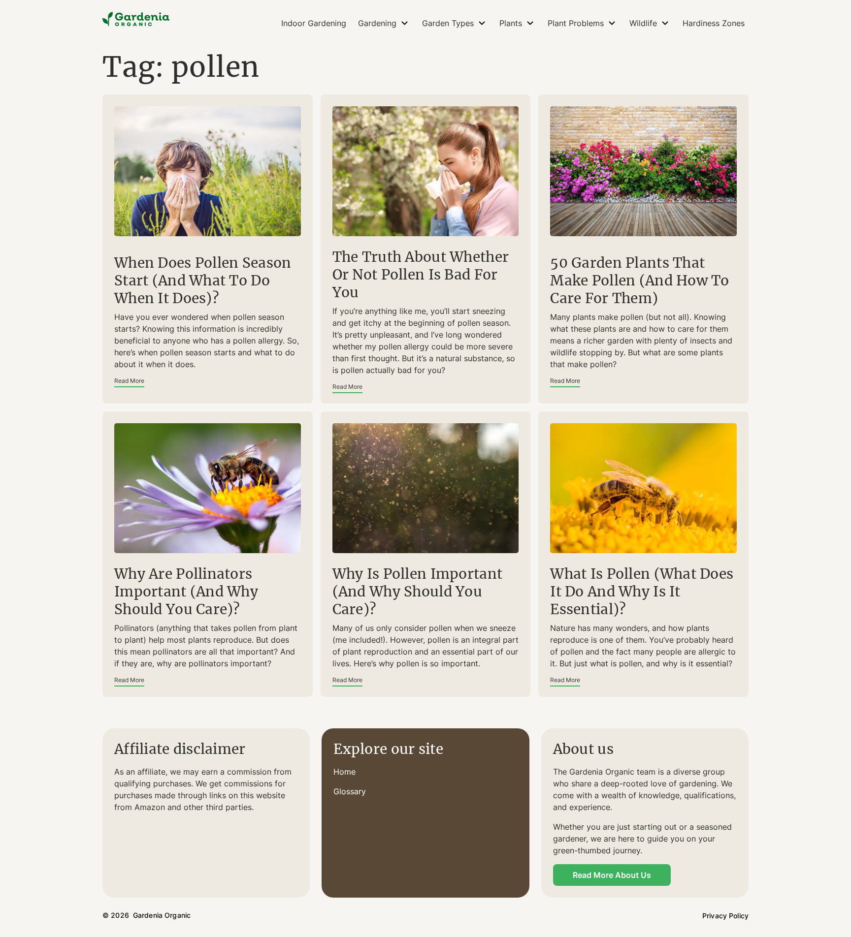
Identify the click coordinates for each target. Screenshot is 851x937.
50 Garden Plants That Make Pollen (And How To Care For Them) (639, 280)
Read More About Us (612, 875)
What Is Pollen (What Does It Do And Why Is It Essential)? (641, 591)
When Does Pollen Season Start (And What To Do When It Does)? (202, 280)
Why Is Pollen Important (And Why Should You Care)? (417, 591)
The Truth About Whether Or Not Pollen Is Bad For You (420, 274)
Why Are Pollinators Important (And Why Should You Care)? (186, 591)
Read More (129, 380)
